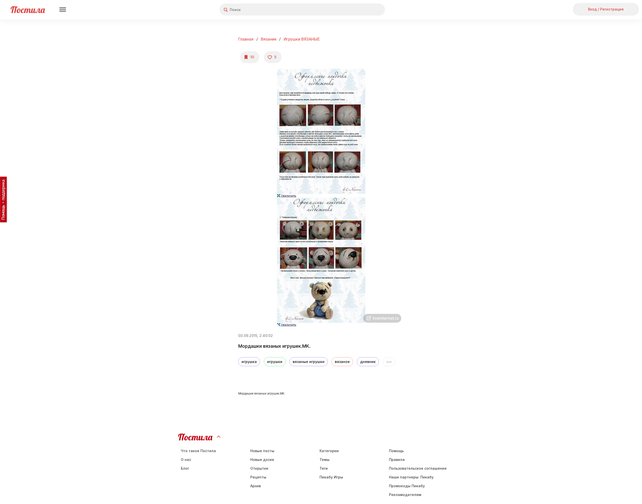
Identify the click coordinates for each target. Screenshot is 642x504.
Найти (362, 10)
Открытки (259, 468)
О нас (186, 459)
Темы (324, 459)
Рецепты (258, 477)
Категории (329, 451)
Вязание (268, 39)
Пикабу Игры (331, 477)
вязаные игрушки (309, 361)
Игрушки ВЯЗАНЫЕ (302, 39)
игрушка (249, 361)
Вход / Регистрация (606, 9)
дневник (368, 361)
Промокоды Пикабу (407, 486)
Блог (185, 468)
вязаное (342, 361)
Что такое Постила (198, 451)
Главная (246, 39)
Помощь (396, 451)
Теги (323, 468)
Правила (397, 459)
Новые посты (262, 451)
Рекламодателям (405, 494)
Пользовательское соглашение (418, 468)
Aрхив (255, 486)
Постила (28, 9)
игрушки (274, 361)
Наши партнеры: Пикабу (411, 477)
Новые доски (262, 459)
